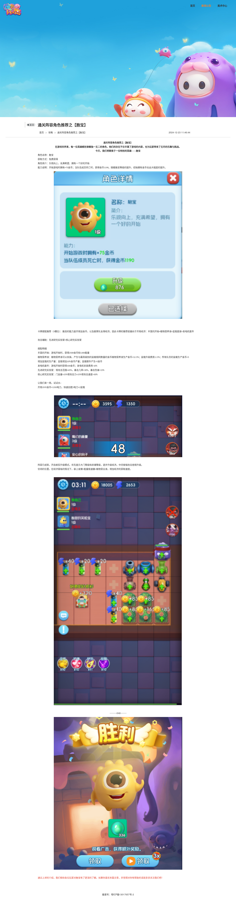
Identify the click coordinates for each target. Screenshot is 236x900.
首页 (192, 5)
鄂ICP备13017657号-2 (122, 894)
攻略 (50, 132)
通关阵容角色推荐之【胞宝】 (72, 132)
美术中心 (222, 5)
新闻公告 (206, 5)
